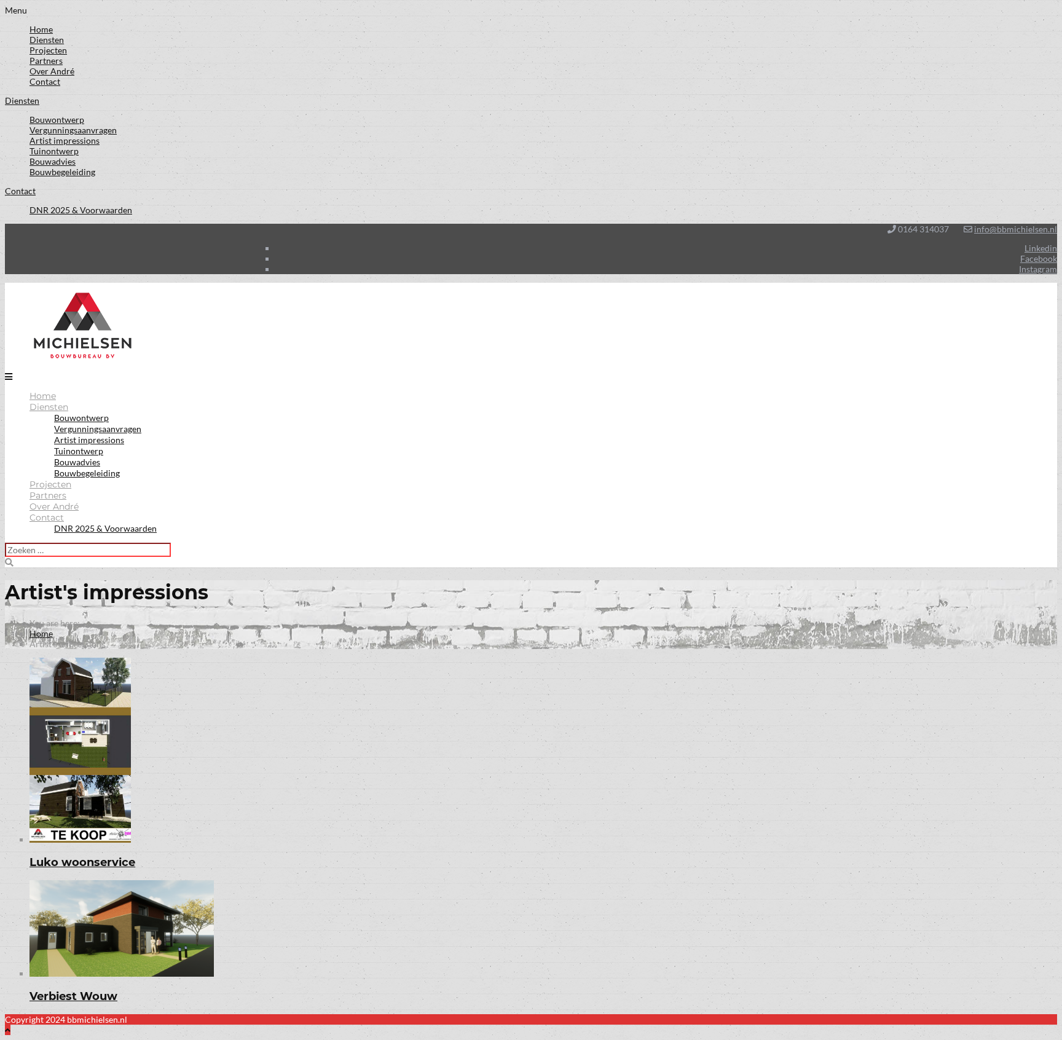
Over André (52, 71)
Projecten (48, 50)
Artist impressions (65, 140)
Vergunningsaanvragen (73, 130)
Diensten (47, 39)
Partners (46, 60)
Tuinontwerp (54, 151)
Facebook (1038, 258)
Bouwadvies (53, 161)
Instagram (1038, 269)
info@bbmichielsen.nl (1015, 229)
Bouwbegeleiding (62, 172)
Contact (45, 81)
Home (41, 29)
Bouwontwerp (57, 119)
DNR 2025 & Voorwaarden (81, 210)
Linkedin (1041, 248)
